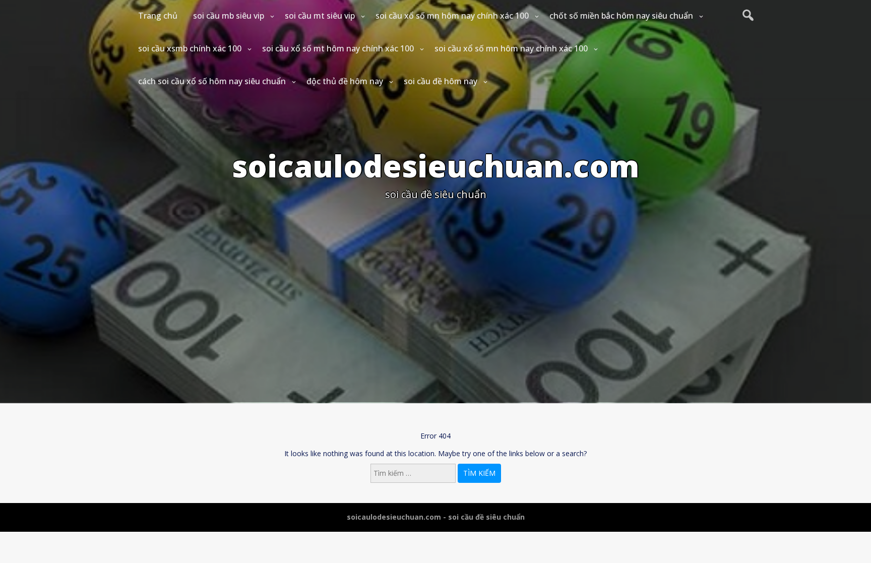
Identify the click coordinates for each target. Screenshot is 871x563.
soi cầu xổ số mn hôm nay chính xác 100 (452, 15)
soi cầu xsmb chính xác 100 (189, 48)
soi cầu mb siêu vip (228, 15)
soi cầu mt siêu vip (320, 15)
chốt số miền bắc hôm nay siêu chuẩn (621, 15)
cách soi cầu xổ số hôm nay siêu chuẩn (212, 81)
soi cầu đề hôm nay (440, 81)
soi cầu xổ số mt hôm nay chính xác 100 (338, 48)
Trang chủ (157, 15)
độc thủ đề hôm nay (344, 81)
